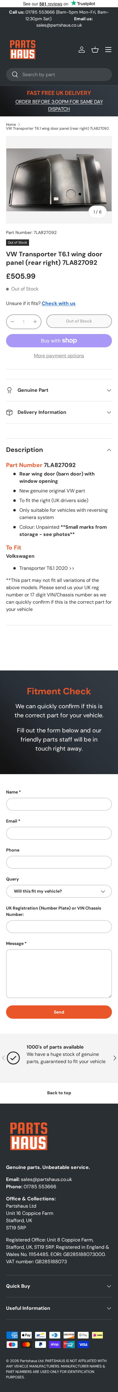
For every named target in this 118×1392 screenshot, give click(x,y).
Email (11, 821)
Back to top (59, 1092)
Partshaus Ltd (32, 1360)
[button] (95, 49)
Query (12, 879)
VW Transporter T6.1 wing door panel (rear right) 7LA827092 (57, 128)
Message (15, 943)
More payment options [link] (59, 355)
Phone (12, 850)
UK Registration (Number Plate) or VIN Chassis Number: (53, 911)
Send (59, 1012)
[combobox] (59, 74)
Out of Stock (79, 321)
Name (12, 792)
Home (11, 124)
